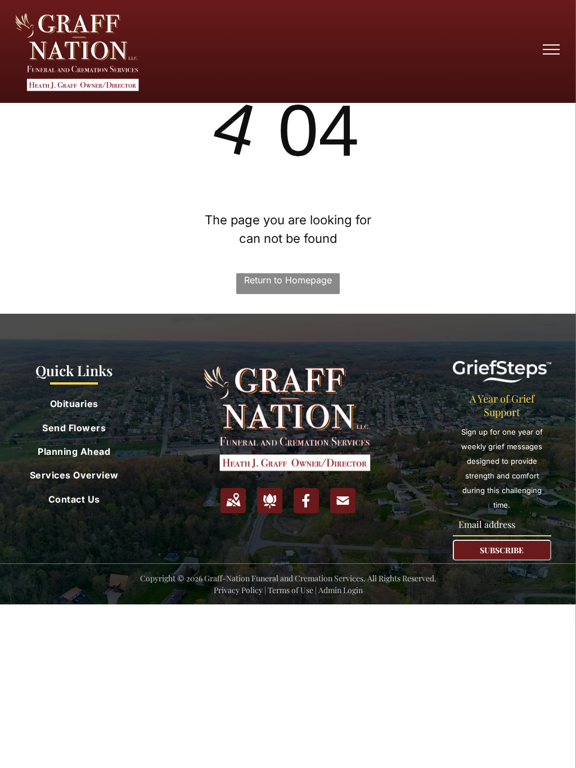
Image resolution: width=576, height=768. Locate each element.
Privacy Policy (238, 590)
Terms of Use (290, 590)
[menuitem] (74, 404)
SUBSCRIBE (502, 550)
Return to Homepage (288, 280)
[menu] (551, 49)
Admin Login (340, 590)
